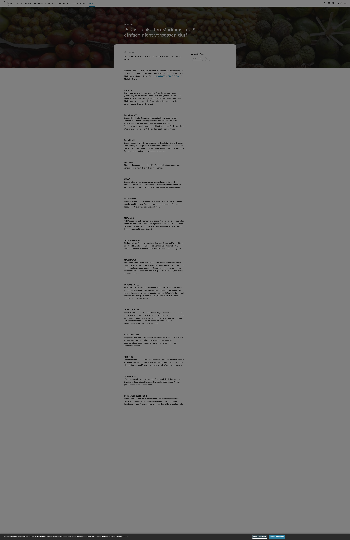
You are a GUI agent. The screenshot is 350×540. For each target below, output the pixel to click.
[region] (175, 537)
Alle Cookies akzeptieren (277, 536)
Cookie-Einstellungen (259, 536)
